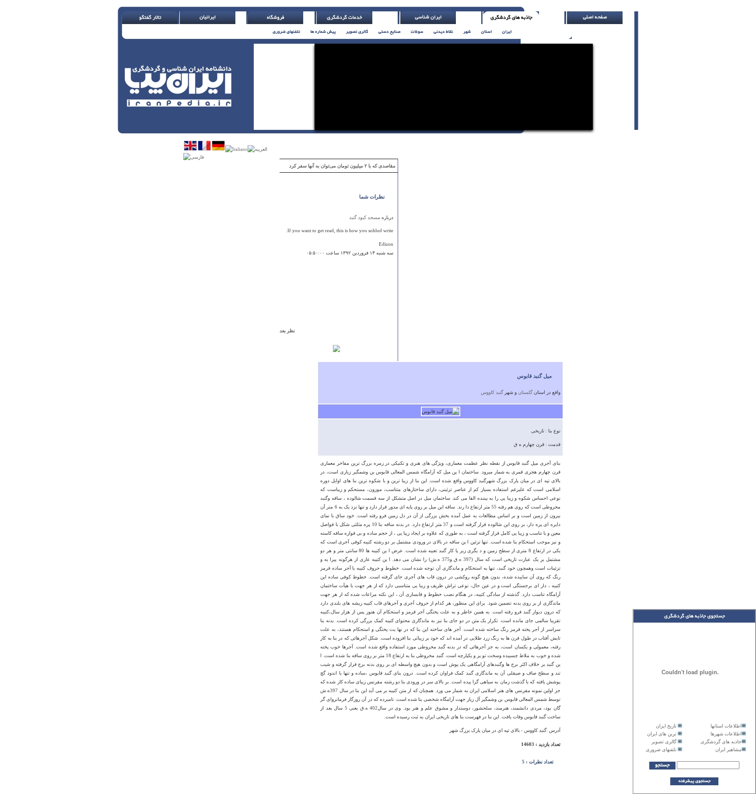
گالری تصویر (663, 741)
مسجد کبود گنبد (364, 217)
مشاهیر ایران (728, 749)
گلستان (525, 392)
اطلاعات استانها (726, 725)
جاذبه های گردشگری (721, 741)
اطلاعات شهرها (726, 733)
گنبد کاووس (492, 392)
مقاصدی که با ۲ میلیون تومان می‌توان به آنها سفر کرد (342, 165)
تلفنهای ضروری (661, 749)
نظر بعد (291, 330)
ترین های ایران (661, 733)
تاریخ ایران (666, 725)
